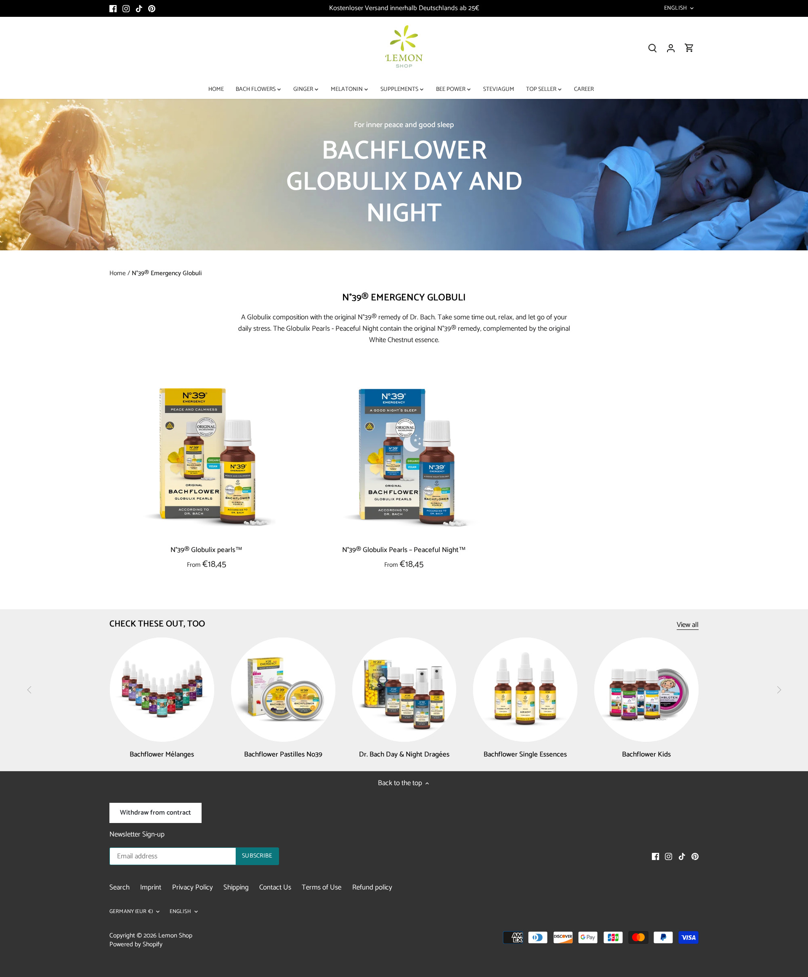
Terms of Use (321, 887)
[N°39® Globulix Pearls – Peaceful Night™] (404, 457)
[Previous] (29, 690)
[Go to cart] (689, 48)
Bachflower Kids (646, 754)
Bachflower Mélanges (162, 754)
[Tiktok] (139, 8)
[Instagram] (126, 8)
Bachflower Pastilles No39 (283, 754)
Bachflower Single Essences (525, 754)
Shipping (236, 887)
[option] (404, 174)
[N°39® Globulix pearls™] (207, 457)
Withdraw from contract (155, 812)
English (675, 8)
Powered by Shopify (135, 944)
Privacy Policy (192, 887)
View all (688, 625)
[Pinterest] (151, 8)
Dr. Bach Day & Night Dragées (404, 754)
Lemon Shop (175, 935)
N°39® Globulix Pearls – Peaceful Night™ (404, 549)
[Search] (652, 48)
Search (119, 887)
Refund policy (372, 887)
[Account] (671, 48)
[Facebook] (113, 8)
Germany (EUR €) (131, 912)
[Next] (778, 690)
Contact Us (275, 887)
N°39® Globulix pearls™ (206, 549)
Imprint (150, 887)
